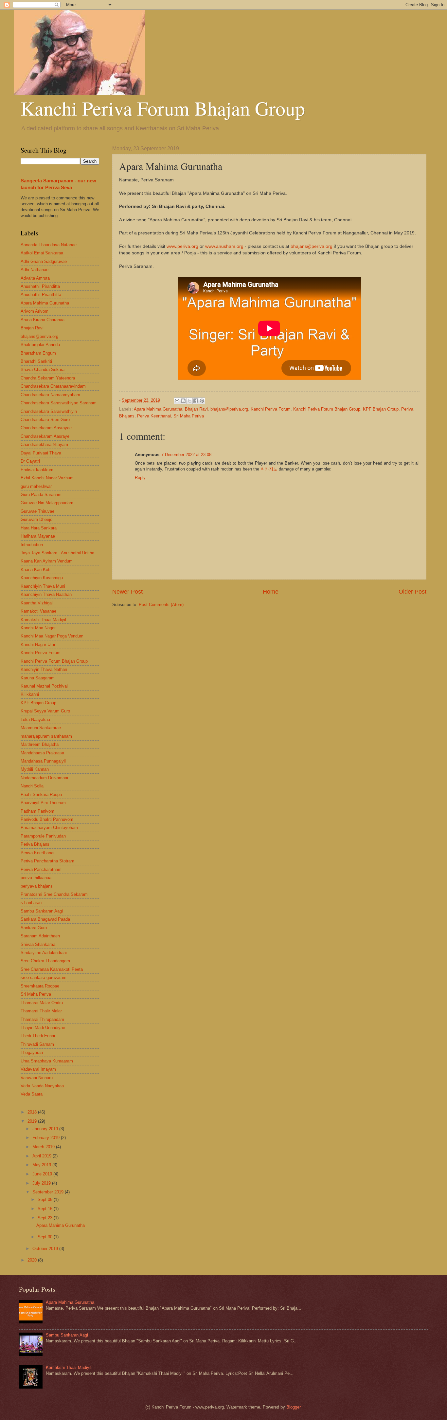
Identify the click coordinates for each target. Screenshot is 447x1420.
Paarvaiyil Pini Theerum (43, 802)
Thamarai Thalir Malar (41, 1010)
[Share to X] (189, 400)
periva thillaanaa (36, 877)
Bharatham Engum (38, 353)
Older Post (412, 591)
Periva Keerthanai (154, 416)
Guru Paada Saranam (41, 494)
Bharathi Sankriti (36, 361)
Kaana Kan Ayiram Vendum (47, 561)
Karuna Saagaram (38, 677)
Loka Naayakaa (35, 719)
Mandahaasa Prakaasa (42, 752)
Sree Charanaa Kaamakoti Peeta (52, 969)
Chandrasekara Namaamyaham (50, 394)
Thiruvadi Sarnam (37, 1044)
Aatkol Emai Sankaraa (42, 252)
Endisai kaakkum (37, 469)
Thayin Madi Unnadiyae (43, 1027)
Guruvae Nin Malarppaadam (47, 502)
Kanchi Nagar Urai (38, 644)
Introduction (32, 544)
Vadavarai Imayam (38, 1069)
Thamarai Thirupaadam (42, 1019)
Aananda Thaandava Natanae (49, 244)
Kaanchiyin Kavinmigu (42, 577)
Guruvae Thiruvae (37, 511)
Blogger (293, 1407)
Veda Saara (32, 1094)
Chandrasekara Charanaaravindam (53, 386)
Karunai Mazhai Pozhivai (44, 686)
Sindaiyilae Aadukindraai (44, 952)
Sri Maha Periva (188, 416)
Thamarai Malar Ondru (42, 1002)
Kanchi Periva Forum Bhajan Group (163, 108)
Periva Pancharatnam (41, 869)
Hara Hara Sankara (39, 528)
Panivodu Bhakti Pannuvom (47, 819)
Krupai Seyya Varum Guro (45, 711)
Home (270, 591)
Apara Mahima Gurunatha (158, 409)
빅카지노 (268, 469)
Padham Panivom (37, 811)
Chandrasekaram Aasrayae (46, 427)
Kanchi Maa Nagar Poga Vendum (52, 636)
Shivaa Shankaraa (38, 944)
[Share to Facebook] (195, 400)
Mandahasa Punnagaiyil (43, 761)
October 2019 (45, 1248)
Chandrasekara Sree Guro (45, 419)
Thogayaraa (32, 1052)
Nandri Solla (32, 786)
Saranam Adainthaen (40, 935)
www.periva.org (182, 246)
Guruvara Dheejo (36, 519)
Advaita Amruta (35, 278)
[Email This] (177, 400)
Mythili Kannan (35, 769)
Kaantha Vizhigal (37, 602)
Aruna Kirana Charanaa (42, 319)
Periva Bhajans (35, 844)
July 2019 (42, 1183)
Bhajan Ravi (196, 409)
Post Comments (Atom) (161, 604)
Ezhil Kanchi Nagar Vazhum (47, 477)
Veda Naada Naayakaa (42, 1085)
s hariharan (31, 902)
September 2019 (48, 1191)
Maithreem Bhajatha (40, 744)
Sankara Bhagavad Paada (45, 919)
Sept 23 (46, 1217)
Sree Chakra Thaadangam (45, 960)
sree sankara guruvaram (43, 977)
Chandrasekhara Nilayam (44, 444)
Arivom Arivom (34, 311)
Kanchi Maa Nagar (38, 627)
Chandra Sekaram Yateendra (48, 378)
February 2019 (46, 1137)
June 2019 (42, 1173)
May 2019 (42, 1164)
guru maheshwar (36, 486)
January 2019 (45, 1128)
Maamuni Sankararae (41, 727)
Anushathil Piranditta (40, 286)
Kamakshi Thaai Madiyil (43, 619)
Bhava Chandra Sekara (42, 369)
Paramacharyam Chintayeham (49, 827)
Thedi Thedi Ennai (38, 1035)
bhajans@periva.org (311, 246)
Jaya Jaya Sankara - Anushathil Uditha (57, 552)
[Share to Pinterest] (202, 400)
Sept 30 (46, 1236)
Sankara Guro (34, 927)
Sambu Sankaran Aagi (42, 911)
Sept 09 (46, 1199)
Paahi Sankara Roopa (41, 794)
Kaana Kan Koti (35, 569)
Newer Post (127, 591)
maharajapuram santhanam (46, 736)
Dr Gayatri (30, 461)
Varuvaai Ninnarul (37, 1077)
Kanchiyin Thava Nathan (44, 669)
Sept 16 (46, 1208)
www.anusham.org (224, 246)
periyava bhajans (37, 886)
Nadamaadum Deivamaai (44, 777)
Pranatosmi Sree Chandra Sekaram (54, 894)
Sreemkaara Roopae (40, 986)
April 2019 (42, 1155)
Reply (140, 477)
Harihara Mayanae (38, 536)
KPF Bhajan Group (381, 409)
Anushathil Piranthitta (41, 294)
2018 (32, 1112)
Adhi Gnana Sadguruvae (44, 261)
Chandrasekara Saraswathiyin (49, 411)
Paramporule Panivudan (43, 836)
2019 (32, 1121)
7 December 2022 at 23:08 (186, 454)
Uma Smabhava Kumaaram (47, 1061)
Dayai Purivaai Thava (41, 453)
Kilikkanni (30, 694)
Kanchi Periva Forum (271, 409)
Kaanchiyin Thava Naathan (46, 594)
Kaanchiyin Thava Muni (43, 586)
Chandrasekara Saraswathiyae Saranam (59, 402)
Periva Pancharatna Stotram (47, 860)
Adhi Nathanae (34, 269)
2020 (32, 1260)
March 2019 (44, 1146)
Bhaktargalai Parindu (40, 344)
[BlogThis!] (183, 400)
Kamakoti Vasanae (38, 611)
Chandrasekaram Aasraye (45, 436)
